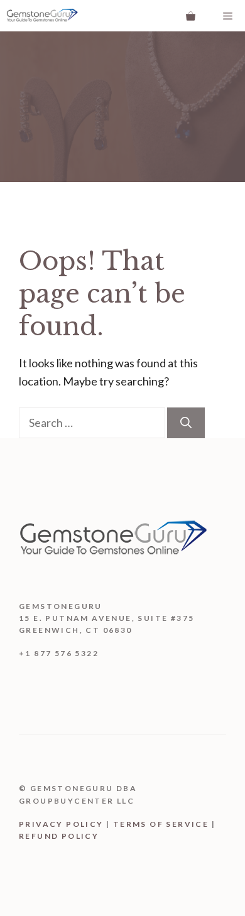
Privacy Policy (61, 824)
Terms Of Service (161, 824)
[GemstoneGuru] (42, 15)
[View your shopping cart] (190, 15)
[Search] (186, 422)
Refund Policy (59, 836)
